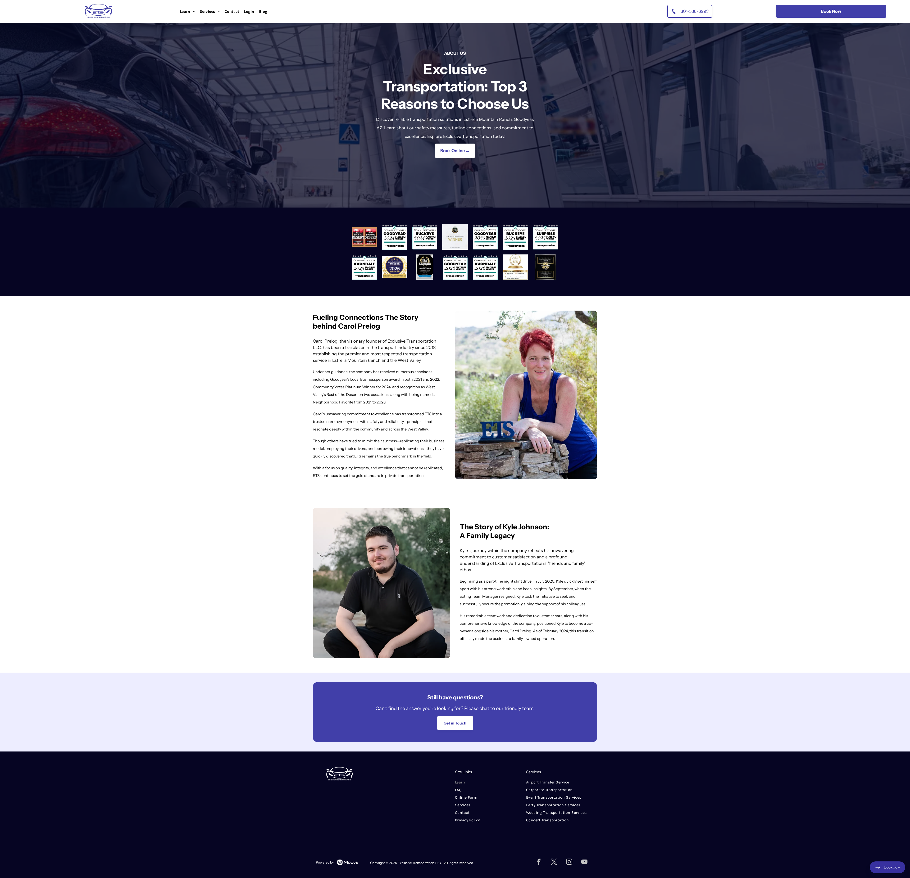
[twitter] (554, 862)
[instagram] (569, 862)
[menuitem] (187, 11)
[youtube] (584, 862)
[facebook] (539, 862)
